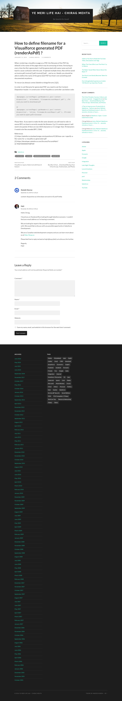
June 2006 (18, 650)
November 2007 (20, 586)
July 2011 (18, 433)
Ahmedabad (57, 358)
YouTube (84, 187)
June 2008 (18, 564)
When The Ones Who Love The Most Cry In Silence (94, 65)
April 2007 (18, 613)
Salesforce (21, 152)
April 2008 (18, 571)
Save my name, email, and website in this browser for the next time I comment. (44, 327)
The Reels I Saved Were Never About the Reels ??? (94, 71)
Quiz (49, 390)
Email (17, 309)
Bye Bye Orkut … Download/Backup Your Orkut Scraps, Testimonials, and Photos (61, 165)
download (68, 361)
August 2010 (19, 467)
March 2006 (18, 661)
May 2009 (18, 523)
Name (17, 299)
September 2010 (20, 463)
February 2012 (19, 429)
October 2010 (19, 459)
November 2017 (20, 377)
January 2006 (19, 669)
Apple (84, 150)
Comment (18, 278)
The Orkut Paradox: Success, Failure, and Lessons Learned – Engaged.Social (94, 98)
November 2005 (20, 676)
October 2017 (19, 381)
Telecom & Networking (64, 399)
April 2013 (18, 403)
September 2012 (20, 418)
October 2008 (19, 549)
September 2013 (20, 400)
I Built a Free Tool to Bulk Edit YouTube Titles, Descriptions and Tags (94, 59)
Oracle (68, 383)
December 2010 (19, 452)
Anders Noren (98, 693)
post (83, 176)
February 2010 (19, 489)
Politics (69, 386)
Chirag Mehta (34, 57)
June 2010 (18, 474)
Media (69, 380)
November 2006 (20, 631)
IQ (64, 377)
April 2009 (18, 527)
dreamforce (51, 364)
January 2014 (19, 392)
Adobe (84, 146)
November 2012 (20, 411)
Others (56, 386)
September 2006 (20, 639)
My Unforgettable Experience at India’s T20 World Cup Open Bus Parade (94, 82)
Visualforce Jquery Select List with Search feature (28, 165)
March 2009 (18, 530)
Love (63, 380)
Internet (59, 374)
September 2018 (20, 373)
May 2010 (18, 478)
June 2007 (18, 605)
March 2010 (18, 486)
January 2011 (19, 448)
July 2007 (18, 601)
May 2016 (18, 385)
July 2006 (18, 646)
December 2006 (19, 627)
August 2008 (19, 557)
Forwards (85, 154)
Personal (84, 172)
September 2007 (20, 594)
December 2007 (19, 583)
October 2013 (19, 396)
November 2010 (20, 456)
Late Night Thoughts (88, 165)
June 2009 (18, 519)
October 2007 (19, 590)
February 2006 (19, 665)
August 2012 (19, 422)
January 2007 (19, 624)
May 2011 (18, 441)
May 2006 (18, 654)
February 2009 (19, 534)
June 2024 (18, 370)
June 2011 (18, 437)
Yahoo (56, 402)
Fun (56, 371)
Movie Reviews (60, 383)
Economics (60, 364)
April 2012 (18, 426)
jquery (58, 380)
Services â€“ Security (53, 393)
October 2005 (19, 680)
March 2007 (18, 616)
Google (84, 158)
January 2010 (19, 493)
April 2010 (18, 482)
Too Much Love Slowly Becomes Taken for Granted (94, 76)
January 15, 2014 (21, 57)
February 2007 (19, 620)
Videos (50, 402)
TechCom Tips (52, 399)
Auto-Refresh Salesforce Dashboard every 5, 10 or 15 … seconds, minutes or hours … (94, 110)
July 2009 (18, 515)
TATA (49, 396)
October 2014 (19, 388)
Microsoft (51, 383)
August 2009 (19, 512)
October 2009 (19, 504)
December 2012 (19, 407)
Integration (85, 161)
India (67, 371)
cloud (56, 361)
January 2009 (19, 538)
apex (64, 358)
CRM (61, 361)
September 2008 (20, 553)
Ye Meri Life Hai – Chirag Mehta (30, 693)
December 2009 (19, 497)
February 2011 (19, 444)
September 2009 (20, 508)
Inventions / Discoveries (54, 377)
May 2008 (18, 568)
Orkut (49, 386)
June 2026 (18, 358)
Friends (50, 371)
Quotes (55, 390)
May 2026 (18, 362)
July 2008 (18, 560)
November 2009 (20, 500)
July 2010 (18, 471)
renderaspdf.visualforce (42, 156)
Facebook (50, 367)
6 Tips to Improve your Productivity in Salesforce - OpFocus (93, 107)
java (69, 377)
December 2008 (19, 542)
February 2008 (19, 579)
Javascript (51, 380)
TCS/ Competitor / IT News (60, 396)
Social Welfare (66, 393)
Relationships (86, 180)
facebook (58, 367)
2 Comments (46, 57)
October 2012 (19, 415)
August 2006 (19, 643)
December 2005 (19, 672)
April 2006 (18, 657)
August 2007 (19, 598)
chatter (50, 361)
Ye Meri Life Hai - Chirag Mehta (61, 13)
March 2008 (18, 575)
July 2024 (18, 366)
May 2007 (18, 609)
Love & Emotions (87, 169)
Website (17, 318)
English (67, 364)
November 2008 (20, 545)
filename (29, 156)
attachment (19, 156)
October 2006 (19, 635)
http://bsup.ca (29, 235)
